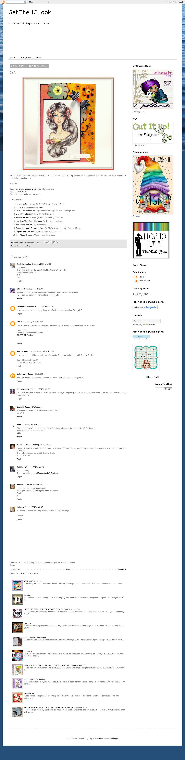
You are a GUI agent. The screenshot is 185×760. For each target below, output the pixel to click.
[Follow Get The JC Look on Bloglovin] (145, 309)
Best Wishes (29, 693)
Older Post (122, 569)
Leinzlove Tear (22, 221)
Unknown (21, 374)
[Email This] (45, 242)
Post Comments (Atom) (30, 573)
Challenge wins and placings (30, 57)
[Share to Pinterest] (56, 242)
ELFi (19, 425)
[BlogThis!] (48, 242)
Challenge (38, 221)
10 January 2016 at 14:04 (33, 322)
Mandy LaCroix (23, 445)
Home (12, 57)
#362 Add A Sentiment (32, 581)
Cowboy (27, 595)
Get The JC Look (29, 12)
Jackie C (141, 277)
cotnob (20, 485)
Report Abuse (139, 265)
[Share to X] (51, 242)
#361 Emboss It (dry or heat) (35, 637)
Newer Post (15, 569)
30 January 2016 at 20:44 (34, 485)
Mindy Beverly (23, 389)
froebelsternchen (24, 264)
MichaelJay (97, 739)
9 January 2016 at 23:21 (44, 307)
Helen (19, 507)
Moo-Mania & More (24, 235)
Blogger (115, 739)
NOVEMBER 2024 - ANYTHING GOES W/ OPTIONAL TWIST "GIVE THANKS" (54, 665)
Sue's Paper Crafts (25, 352)
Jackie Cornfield (144, 281)
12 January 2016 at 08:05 (32, 407)
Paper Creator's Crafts (47, 473)
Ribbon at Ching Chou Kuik (35, 679)
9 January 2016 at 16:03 (33, 289)
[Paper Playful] (152, 377)
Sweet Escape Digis (27, 189)
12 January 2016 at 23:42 (40, 445)
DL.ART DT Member (25, 335)
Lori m (19, 322)
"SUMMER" (28, 651)
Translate (152, 325)
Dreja (19, 407)
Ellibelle (20, 289)
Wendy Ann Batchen (25, 307)
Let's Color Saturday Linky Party (29, 207)
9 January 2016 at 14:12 (41, 264)
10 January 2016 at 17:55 (44, 352)
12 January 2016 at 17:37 (32, 425)
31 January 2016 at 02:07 (33, 507)
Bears (31, 221)
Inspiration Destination (25, 204)
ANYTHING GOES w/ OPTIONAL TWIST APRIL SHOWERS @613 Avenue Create (55, 708)
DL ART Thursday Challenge (28, 211)
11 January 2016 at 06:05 (36, 374)
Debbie (20, 467)
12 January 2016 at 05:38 (40, 389)
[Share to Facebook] (53, 242)
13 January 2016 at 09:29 (34, 467)
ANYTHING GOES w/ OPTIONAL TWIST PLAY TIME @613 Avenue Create (53, 609)
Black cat (27, 623)
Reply (19, 281)
